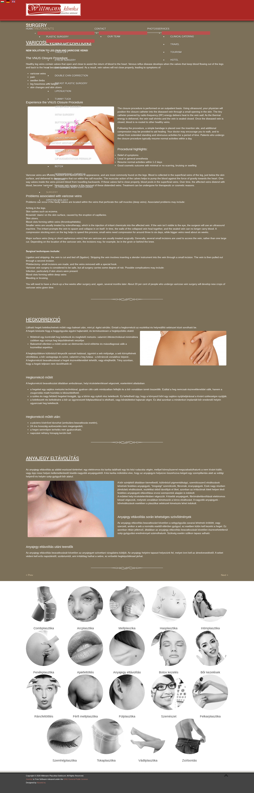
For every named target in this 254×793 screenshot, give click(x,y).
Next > (224, 575)
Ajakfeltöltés (85, 672)
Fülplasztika (127, 716)
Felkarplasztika (210, 716)
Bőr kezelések (210, 672)
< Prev (29, 575)
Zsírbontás (189, 760)
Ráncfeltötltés (43, 716)
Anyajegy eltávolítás (127, 672)
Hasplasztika (168, 628)
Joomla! (29, 779)
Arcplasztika (85, 628)
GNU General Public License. (76, 779)
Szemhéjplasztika (65, 760)
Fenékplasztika (43, 672)
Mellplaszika (127, 628)
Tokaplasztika (106, 760)
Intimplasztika (210, 628)
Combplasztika (44, 628)
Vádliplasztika (147, 760)
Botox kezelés (168, 672)
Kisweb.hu (41, 783)
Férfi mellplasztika (85, 716)
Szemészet (168, 716)
